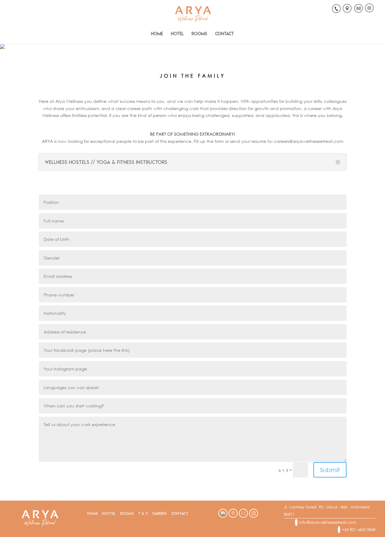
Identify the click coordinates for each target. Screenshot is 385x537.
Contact (224, 34)
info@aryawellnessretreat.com (327, 522)
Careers (159, 513)
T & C (143, 513)
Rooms (199, 34)
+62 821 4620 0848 (358, 529)
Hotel (177, 34)
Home (157, 34)
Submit (330, 469)
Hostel (109, 513)
